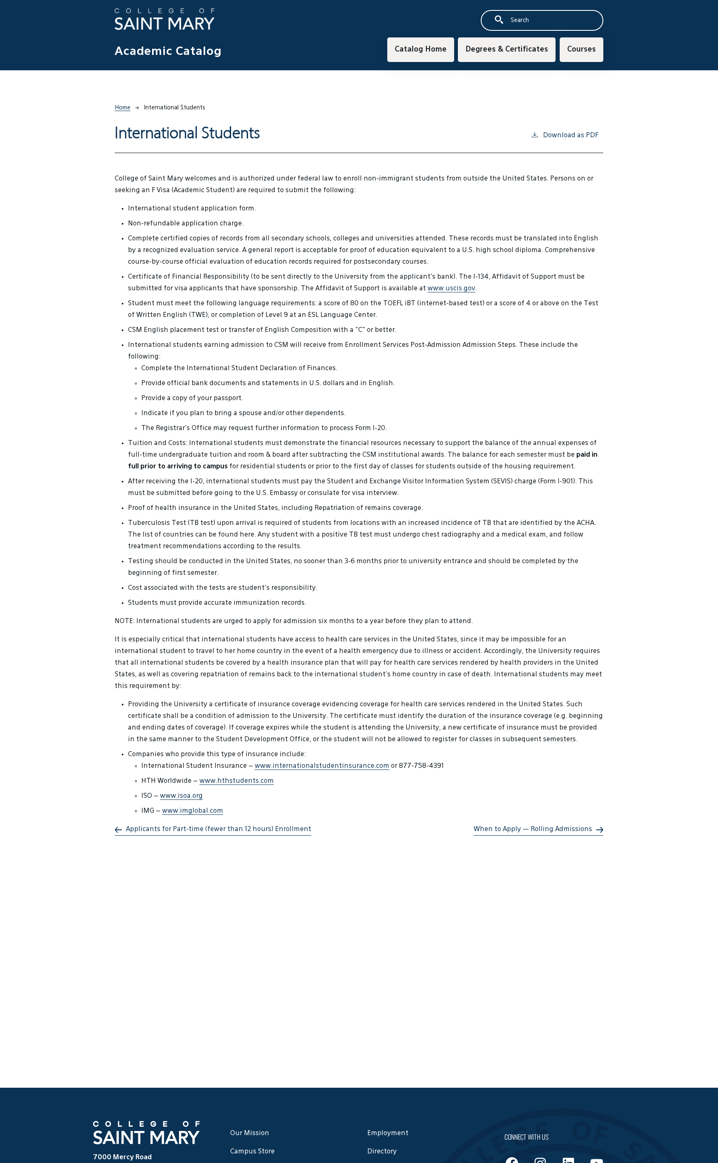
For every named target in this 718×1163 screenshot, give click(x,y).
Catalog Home (421, 49)
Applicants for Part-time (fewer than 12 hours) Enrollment (218, 829)
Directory (382, 1151)
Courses (581, 49)
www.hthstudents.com (236, 781)
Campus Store (252, 1151)
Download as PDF (570, 135)
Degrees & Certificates (506, 49)
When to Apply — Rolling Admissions (533, 829)
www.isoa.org (181, 796)
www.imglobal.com (192, 811)
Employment (387, 1133)
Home (122, 108)
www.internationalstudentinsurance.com (322, 766)
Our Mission (249, 1133)
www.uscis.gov (451, 288)
